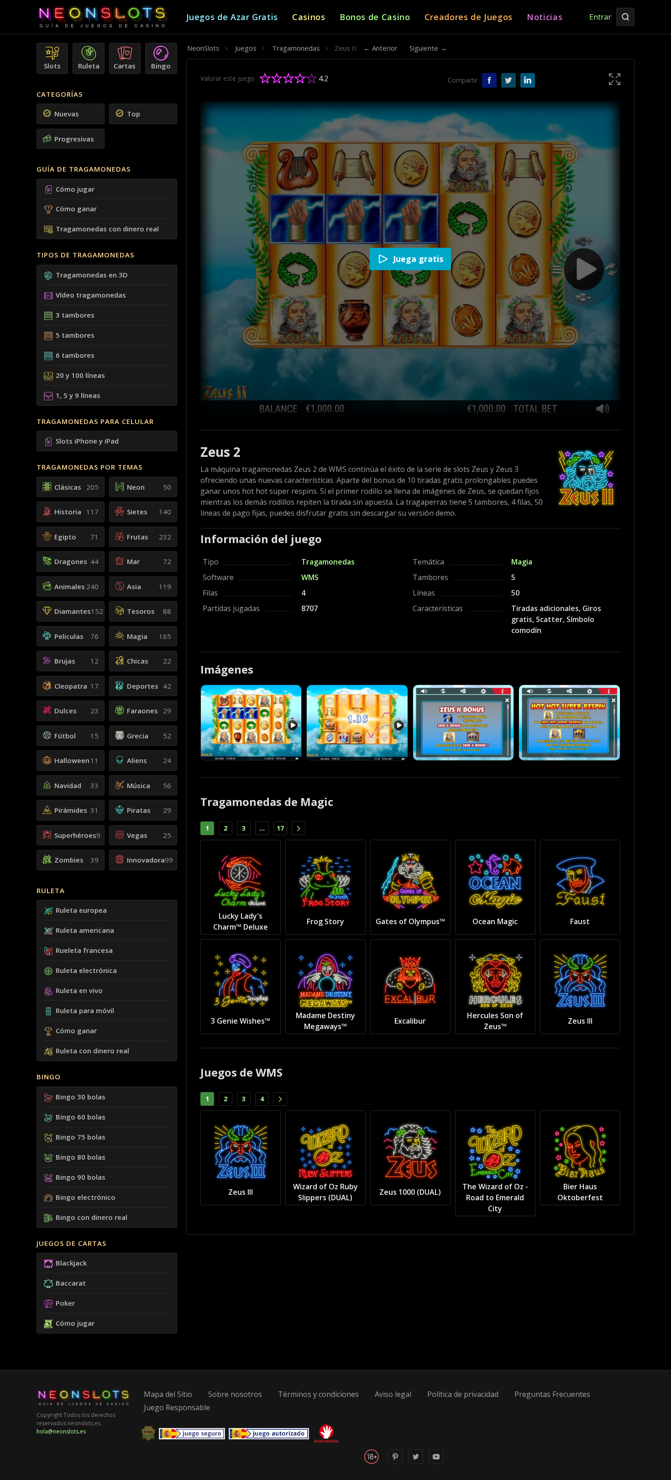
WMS (310, 577)
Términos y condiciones (318, 1394)
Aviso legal (393, 1394)
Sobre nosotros (235, 1394)
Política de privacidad (462, 1394)
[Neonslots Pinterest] (395, 1462)
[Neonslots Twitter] (416, 1462)
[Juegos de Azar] (111, 17)
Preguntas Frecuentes (552, 1394)
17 (280, 828)
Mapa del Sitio (168, 1394)
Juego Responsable (177, 1407)
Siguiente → (428, 47)
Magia (521, 562)
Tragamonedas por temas (89, 466)
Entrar (600, 17)
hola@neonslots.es (61, 1431)
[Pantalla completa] (614, 78)
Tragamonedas (328, 562)
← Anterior (380, 47)
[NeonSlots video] (436, 1462)
